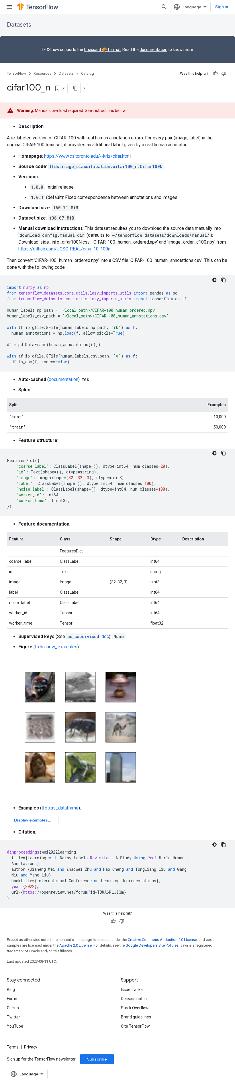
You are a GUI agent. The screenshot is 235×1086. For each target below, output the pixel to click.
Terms (13, 1047)
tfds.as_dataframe (60, 808)
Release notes (134, 998)
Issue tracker (132, 989)
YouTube (15, 1026)
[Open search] (164, 6)
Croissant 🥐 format (102, 49)
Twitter (13, 1017)
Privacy (30, 1047)
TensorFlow (16, 73)
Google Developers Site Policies (152, 945)
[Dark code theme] (214, 280)
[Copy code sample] (223, 280)
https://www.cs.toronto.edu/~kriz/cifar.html (87, 156)
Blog (11, 989)
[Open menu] (9, 7)
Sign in (221, 7)
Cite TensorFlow (135, 1026)
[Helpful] (215, 73)
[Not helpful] (224, 73)
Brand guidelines (136, 1017)
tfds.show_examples (56, 646)
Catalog (87, 73)
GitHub (13, 1008)
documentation (153, 49)
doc (88, 636)
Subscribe (97, 1059)
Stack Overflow (134, 1008)
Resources (42, 73)
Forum (13, 998)
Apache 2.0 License (75, 945)
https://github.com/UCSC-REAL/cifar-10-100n (64, 249)
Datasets (19, 24)
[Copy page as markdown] (75, 88)
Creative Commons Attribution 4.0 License (162, 939)
